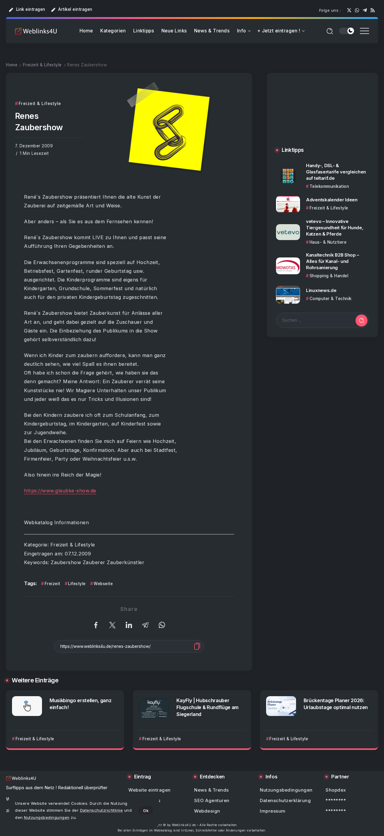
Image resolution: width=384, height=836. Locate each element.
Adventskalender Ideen (332, 200)
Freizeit (52, 583)
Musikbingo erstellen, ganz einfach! (80, 703)
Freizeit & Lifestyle (42, 64)
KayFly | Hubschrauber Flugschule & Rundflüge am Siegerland (207, 707)
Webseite (103, 583)
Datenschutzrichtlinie (101, 810)
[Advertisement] (322, 116)
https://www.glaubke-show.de (60, 491)
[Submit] (362, 320)
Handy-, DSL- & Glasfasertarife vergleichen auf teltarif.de (336, 172)
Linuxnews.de (321, 290)
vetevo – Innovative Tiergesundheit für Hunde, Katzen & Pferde (335, 228)
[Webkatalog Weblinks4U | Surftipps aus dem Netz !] (36, 31)
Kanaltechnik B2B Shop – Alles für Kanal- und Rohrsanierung (332, 261)
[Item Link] (288, 176)
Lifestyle (77, 583)
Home (11, 64)
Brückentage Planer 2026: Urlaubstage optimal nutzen (336, 703)
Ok (145, 810)
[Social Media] (349, 10)
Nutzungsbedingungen (47, 817)
